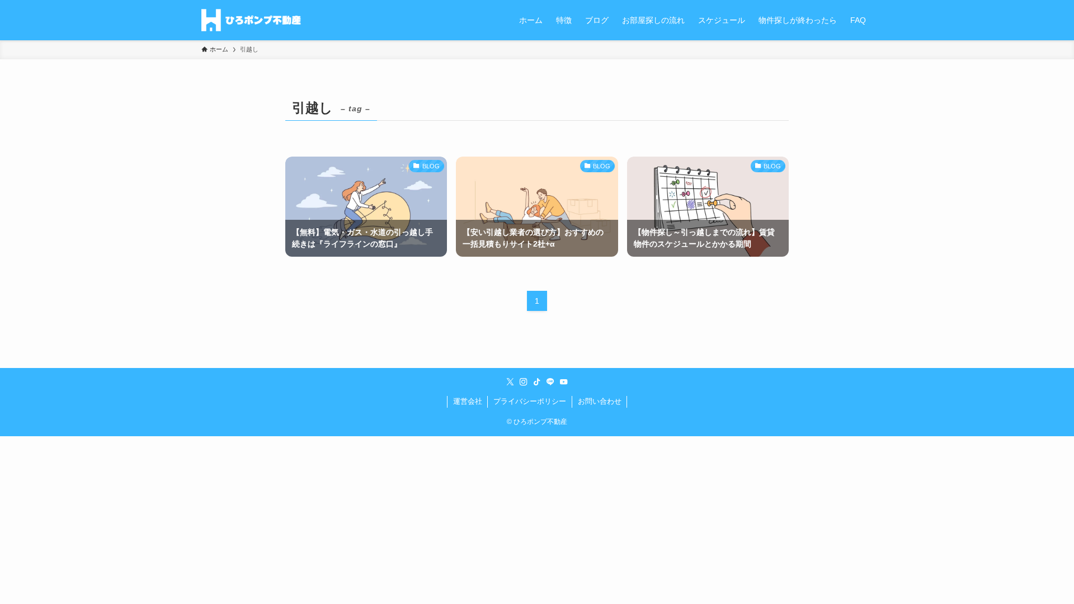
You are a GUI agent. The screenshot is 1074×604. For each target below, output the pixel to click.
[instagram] (524, 382)
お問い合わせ (599, 401)
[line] (550, 382)
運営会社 (467, 401)
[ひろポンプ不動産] (251, 20)
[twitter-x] (510, 382)
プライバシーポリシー (529, 401)
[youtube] (564, 382)
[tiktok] (537, 382)
